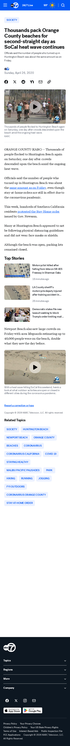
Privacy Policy (10, 724)
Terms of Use (9, 731)
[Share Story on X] (15, 82)
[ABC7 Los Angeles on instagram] (25, 701)
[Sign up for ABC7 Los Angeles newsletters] (34, 701)
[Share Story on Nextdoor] (32, 82)
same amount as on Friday (28, 187)
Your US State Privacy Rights (44, 727)
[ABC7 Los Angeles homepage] (14, 5)
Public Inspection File (51, 731)
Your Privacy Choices (30, 724)
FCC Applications (12, 735)
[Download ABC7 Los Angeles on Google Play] (32, 710)
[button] (5, 5)
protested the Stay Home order (39, 211)
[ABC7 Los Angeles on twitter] (16, 701)
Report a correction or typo (19, 405)
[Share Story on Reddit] (23, 82)
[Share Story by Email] (40, 82)
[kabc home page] (9, 647)
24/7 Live (27, 5)
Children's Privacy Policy (15, 727)
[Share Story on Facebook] (6, 82)
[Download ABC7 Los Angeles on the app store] (12, 710)
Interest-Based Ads (28, 731)
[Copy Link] (49, 82)
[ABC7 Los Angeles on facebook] (7, 701)
